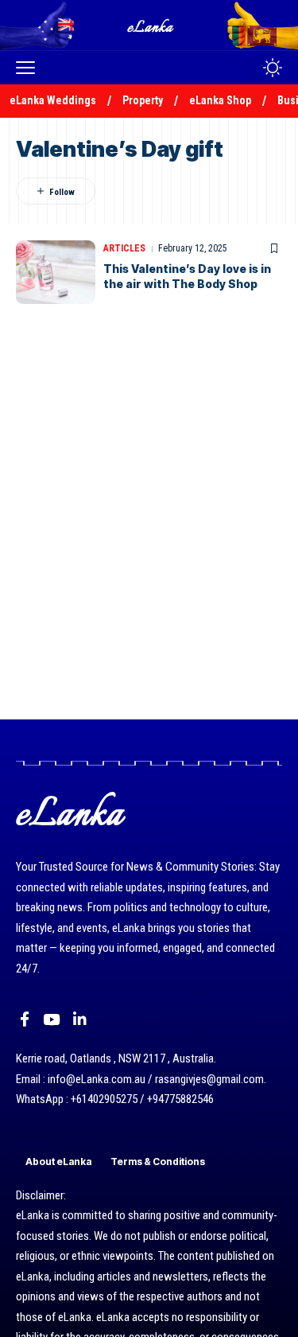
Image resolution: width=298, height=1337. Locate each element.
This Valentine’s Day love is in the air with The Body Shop (187, 276)
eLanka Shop (220, 100)
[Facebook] (24, 1019)
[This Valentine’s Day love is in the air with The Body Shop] (55, 272)
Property (142, 100)
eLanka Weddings (53, 100)
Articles (124, 248)
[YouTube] (51, 1019)
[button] (29, 67)
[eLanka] (151, 25)
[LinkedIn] (80, 1019)
